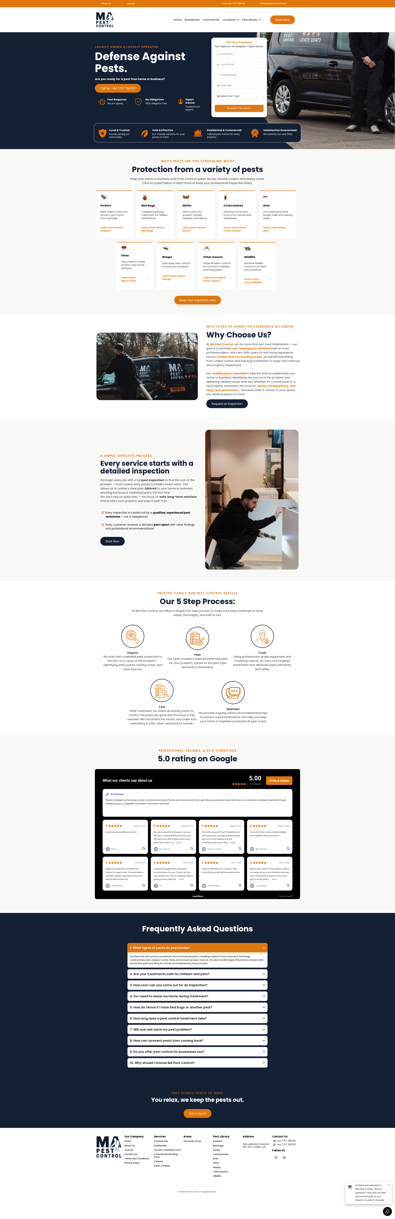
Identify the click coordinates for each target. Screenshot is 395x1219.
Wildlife (249, 257)
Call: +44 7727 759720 (233, 3)
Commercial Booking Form (166, 1156)
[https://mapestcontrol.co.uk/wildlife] (259, 248)
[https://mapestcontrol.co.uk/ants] (278, 197)
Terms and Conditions (136, 1158)
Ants (266, 205)
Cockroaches (233, 205)
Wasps (167, 257)
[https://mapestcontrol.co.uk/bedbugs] (156, 197)
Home (127, 1141)
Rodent (105, 205)
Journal (131, 3)
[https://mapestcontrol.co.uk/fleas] (136, 248)
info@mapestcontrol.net (273, 3)
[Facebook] (276, 1158)
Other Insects (213, 257)
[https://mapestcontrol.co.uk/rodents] (115, 197)
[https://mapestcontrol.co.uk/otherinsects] (218, 248)
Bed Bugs (148, 205)
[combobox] (239, 96)
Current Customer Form (167, 1149)
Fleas (125, 255)
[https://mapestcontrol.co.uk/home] (105, 19)
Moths (187, 205)
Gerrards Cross (192, 1141)
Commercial (161, 1141)
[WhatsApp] (284, 1158)
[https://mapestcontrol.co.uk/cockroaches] (238, 197)
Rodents (217, 1141)
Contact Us (130, 1154)
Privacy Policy (131, 1162)
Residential (160, 1145)
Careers (158, 1161)
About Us (106, 3)
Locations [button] (229, 20)
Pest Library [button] (250, 20)
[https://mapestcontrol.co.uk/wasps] (177, 248)
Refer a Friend (162, 1165)
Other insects (220, 1171)
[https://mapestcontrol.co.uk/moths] (197, 197)
